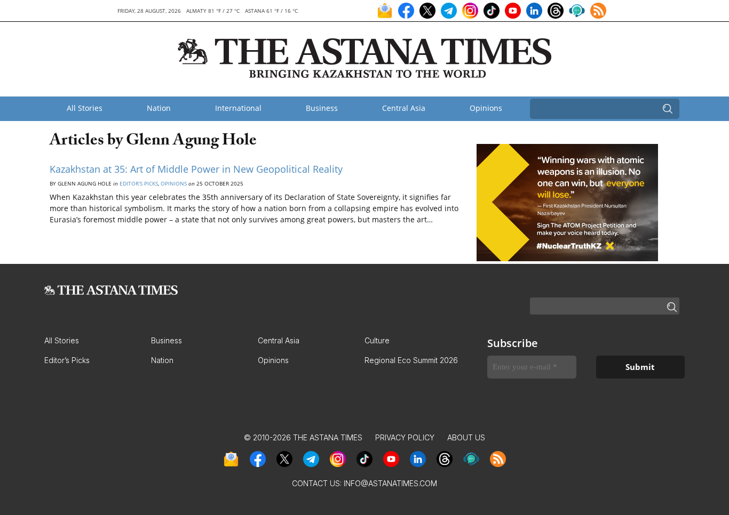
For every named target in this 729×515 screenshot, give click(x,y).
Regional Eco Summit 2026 (411, 360)
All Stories (84, 108)
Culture (377, 340)
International (238, 108)
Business (322, 108)
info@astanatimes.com (390, 483)
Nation (159, 108)
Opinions (486, 108)
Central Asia (403, 108)
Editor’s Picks (139, 183)
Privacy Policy (404, 437)
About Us (466, 437)
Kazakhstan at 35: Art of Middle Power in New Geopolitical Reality (196, 169)
